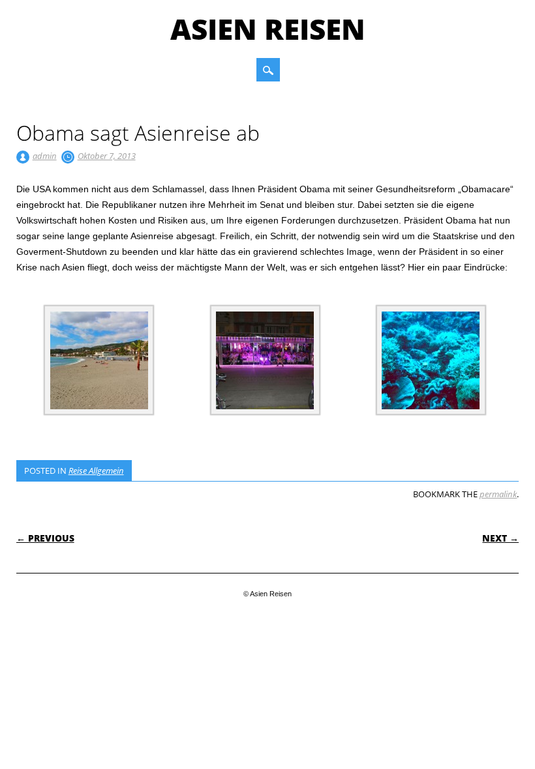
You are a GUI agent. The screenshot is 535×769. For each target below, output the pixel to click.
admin (45, 156)
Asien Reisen (267, 28)
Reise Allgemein (96, 470)
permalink (498, 494)
